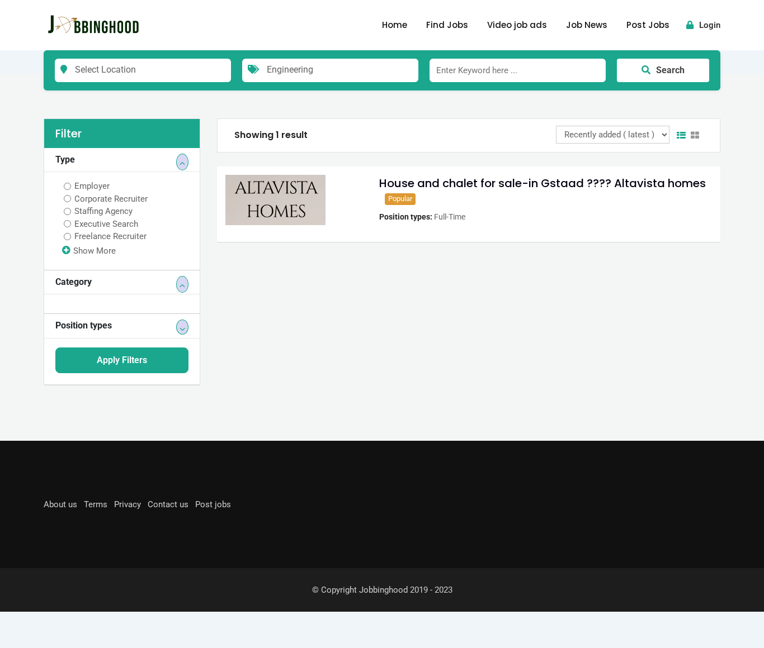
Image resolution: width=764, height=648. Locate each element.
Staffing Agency (103, 211)
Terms (95, 504)
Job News (586, 25)
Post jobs (213, 504)
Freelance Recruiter (110, 236)
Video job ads (517, 25)
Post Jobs (647, 25)
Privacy (127, 504)
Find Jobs (447, 25)
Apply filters (122, 360)
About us (60, 504)
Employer (92, 186)
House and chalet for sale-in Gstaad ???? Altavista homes (542, 183)
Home (394, 25)
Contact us (168, 504)
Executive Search (106, 224)
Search (670, 70)
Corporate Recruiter (111, 199)
